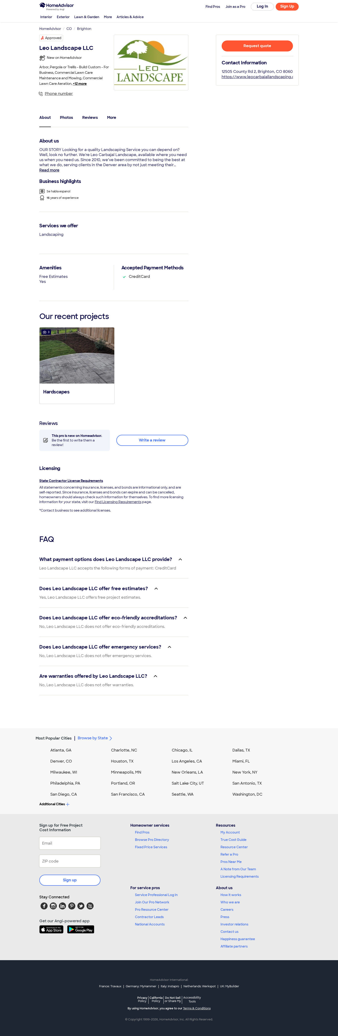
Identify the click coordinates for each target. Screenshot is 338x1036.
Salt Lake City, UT (188, 783)
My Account (230, 832)
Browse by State (93, 738)
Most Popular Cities (54, 738)
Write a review (152, 440)
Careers (227, 910)
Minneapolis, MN (126, 772)
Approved (53, 38)
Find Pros (142, 832)
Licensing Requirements (240, 876)
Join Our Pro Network (152, 902)
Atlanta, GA (61, 750)
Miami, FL (241, 761)
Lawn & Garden (86, 17)
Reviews (90, 117)
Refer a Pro (229, 854)
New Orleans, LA (187, 772)
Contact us (229, 932)
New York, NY (245, 772)
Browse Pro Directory (152, 840)
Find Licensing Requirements (118, 502)
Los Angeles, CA (187, 761)
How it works (231, 895)
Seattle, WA (183, 794)
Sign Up (287, 6)
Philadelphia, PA (65, 783)
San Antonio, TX (247, 783)
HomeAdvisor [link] (50, 29)
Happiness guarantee (238, 939)
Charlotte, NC (124, 750)
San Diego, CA (63, 794)
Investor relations (234, 924)
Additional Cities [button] (52, 804)
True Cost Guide (233, 840)
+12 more (80, 84)
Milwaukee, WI (63, 772)
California (156, 999)
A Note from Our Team (238, 869)
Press (225, 917)
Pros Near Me (231, 862)
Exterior (63, 17)
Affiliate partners (234, 946)
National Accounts (150, 924)
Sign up (70, 880)
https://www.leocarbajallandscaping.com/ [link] (262, 76)
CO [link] (69, 29)
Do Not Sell (173, 999)
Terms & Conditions (197, 1008)
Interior (46, 17)
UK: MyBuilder (229, 986)
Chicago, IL (182, 750)
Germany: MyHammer (141, 986)
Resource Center (234, 847)
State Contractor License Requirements (71, 481)
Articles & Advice (130, 17)
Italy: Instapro (170, 986)
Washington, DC (247, 794)
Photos (66, 117)
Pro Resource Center (152, 910)
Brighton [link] (84, 29)
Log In (262, 6)
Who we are (230, 902)
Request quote (257, 45)
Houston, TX (122, 761)
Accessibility (192, 999)
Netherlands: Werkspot (199, 986)
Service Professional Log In (156, 895)
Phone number (59, 93)
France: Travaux (110, 986)
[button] (77, 365)
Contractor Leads (149, 917)
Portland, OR (123, 783)
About (45, 117)
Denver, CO (61, 761)
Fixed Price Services (151, 847)
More (108, 17)
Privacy (142, 999)
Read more (49, 170)
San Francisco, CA (128, 794)
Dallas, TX (241, 750)
